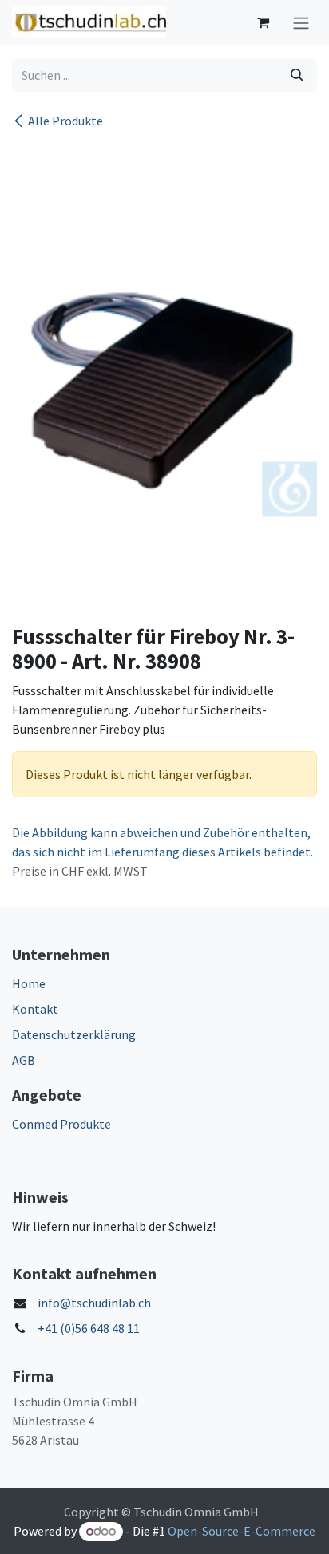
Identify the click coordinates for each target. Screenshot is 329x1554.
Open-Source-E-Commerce (241, 1531)
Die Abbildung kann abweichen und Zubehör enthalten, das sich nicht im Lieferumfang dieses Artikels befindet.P (162, 851)
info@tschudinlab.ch (94, 1303)
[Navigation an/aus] (301, 22)
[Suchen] (297, 75)
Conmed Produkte (61, 1124)
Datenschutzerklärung (74, 1034)
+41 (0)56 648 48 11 (89, 1328)
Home (29, 983)
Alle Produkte (65, 121)
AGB (23, 1060)
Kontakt (35, 1009)
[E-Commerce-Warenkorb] (263, 22)
